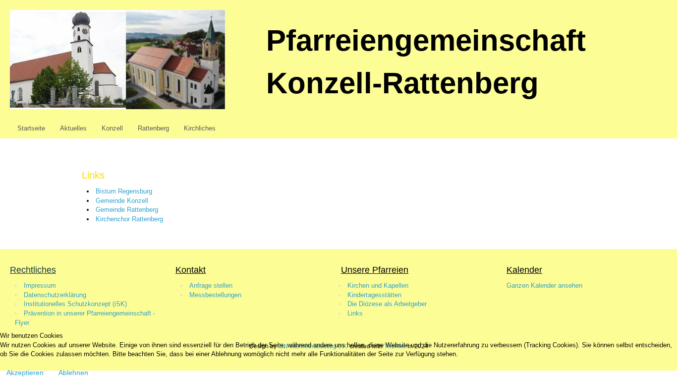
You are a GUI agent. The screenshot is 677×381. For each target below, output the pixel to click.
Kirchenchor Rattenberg (129, 219)
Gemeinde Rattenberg (127, 209)
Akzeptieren (25, 373)
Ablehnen (73, 373)
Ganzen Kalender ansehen (544, 285)
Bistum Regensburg (124, 191)
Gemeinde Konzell (122, 200)
